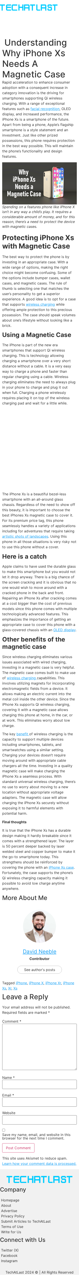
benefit (22, 734)
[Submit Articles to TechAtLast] (39, 1221)
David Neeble (39, 951)
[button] (7, 16)
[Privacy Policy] (39, 1216)
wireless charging (40, 304)
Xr (9, 988)
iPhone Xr (53, 983)
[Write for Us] (39, 1232)
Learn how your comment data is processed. (39, 1163)
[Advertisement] (39, 448)
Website (8, 1113)
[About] (39, 1205)
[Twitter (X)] (39, 1250)
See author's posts (39, 969)
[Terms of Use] (39, 1226)
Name (8, 1077)
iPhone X (36, 983)
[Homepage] (39, 1200)
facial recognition (45, 109)
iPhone (21, 983)
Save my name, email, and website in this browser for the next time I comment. (36, 1136)
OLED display (64, 630)
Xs (15, 988)
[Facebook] (39, 1255)
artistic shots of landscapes (25, 536)
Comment (11, 1021)
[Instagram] (39, 1260)
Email (8, 1095)
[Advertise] (39, 1210)
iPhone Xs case (61, 867)
